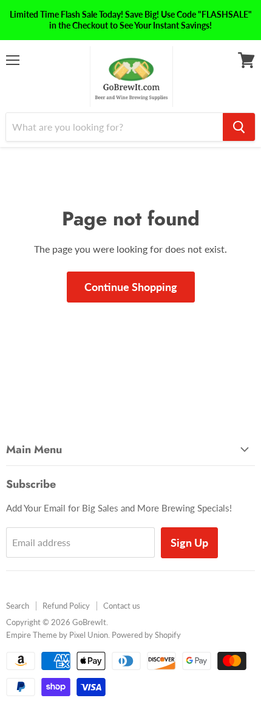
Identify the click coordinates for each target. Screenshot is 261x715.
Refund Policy (66, 606)
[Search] (239, 127)
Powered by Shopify (146, 635)
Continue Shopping (130, 286)
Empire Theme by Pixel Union (57, 635)
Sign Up (189, 542)
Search (17, 606)
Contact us (121, 606)
